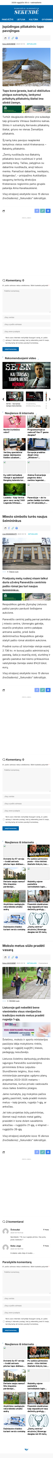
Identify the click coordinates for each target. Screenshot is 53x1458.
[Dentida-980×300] (26, 1029)
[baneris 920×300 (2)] (26, 109)
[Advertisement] (26, 246)
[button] (12, 38)
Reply (47, 1230)
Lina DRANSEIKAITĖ (9, 534)
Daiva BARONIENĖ (8, 44)
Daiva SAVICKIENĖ (9, 963)
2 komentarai (43, 963)
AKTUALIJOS (31, 44)
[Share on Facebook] (9, 38)
